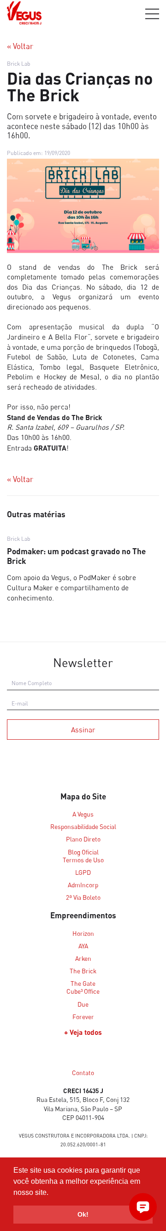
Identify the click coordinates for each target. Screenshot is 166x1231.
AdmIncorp (83, 885)
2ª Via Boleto (83, 897)
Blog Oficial (83, 852)
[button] (51, 1193)
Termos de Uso (83, 860)
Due (83, 1004)
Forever (83, 1017)
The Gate (83, 983)
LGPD (83, 872)
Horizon (83, 933)
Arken (83, 958)
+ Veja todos (83, 1032)
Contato (83, 1072)
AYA (83, 946)
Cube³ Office (83, 991)
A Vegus (83, 814)
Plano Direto (83, 839)
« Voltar (20, 46)
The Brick (120, 267)
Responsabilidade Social (83, 826)
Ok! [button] (83, 1214)
